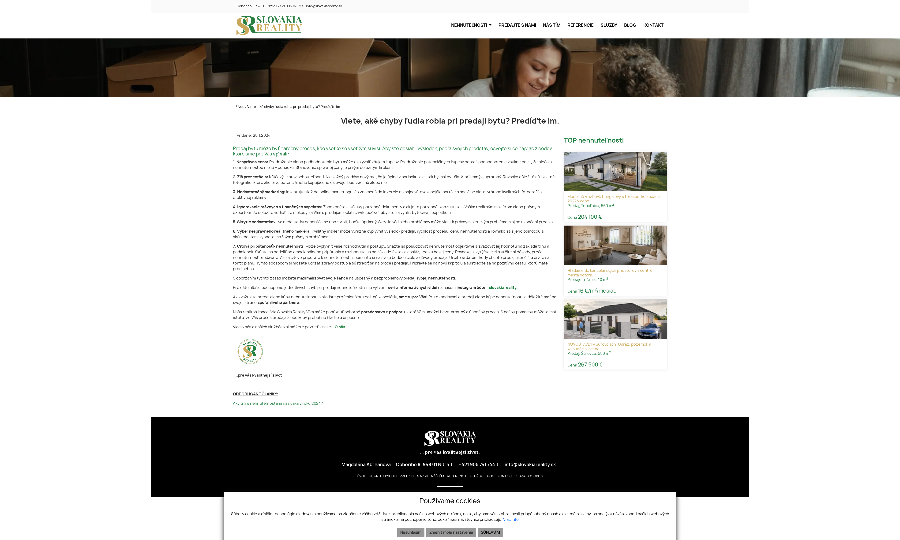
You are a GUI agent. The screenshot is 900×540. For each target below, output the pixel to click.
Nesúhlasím (410, 532)
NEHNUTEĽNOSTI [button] (469, 25)
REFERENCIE (580, 25)
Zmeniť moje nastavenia (451, 532)
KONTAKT (653, 25)
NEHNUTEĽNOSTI (383, 476)
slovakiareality (502, 288)
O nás (340, 327)
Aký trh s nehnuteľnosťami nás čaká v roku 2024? (278, 403)
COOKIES (535, 476)
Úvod (240, 107)
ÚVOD (361, 476)
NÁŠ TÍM (551, 25)
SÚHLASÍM (490, 532)
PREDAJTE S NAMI (517, 25)
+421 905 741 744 (291, 6)
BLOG (630, 25)
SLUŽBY (609, 25)
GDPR (520, 476)
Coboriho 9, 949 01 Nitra (255, 6)
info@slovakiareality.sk (324, 6)
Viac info (511, 519)
